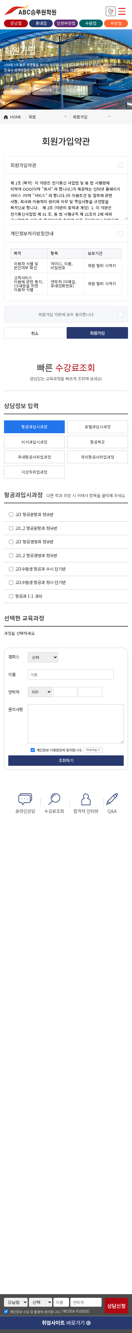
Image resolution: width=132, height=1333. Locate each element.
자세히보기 (93, 750)
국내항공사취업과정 (34, 457)
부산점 (116, 23)
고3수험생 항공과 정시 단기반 (40, 582)
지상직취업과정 (34, 472)
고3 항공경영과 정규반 (34, 541)
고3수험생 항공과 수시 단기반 (40, 569)
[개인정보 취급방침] (75, 1311)
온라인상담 (17, 90)
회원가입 (97, 333)
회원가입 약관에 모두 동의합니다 (66, 314)
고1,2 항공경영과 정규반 (36, 555)
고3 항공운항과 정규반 (34, 514)
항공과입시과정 (34, 427)
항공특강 (97, 442)
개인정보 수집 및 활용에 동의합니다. (35, 1311)
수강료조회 (73, 90)
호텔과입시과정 (98, 427)
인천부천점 (66, 23)
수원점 (90, 23)
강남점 (15, 23)
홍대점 (41, 23)
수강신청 (46, 90)
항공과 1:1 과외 (28, 596)
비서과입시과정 (34, 442)
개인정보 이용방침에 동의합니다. (59, 749)
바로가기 (64, 1322)
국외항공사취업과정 (97, 457)
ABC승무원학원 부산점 (30, 9)
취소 (34, 333)
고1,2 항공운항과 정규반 (36, 528)
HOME (15, 117)
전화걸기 (111, 11)
